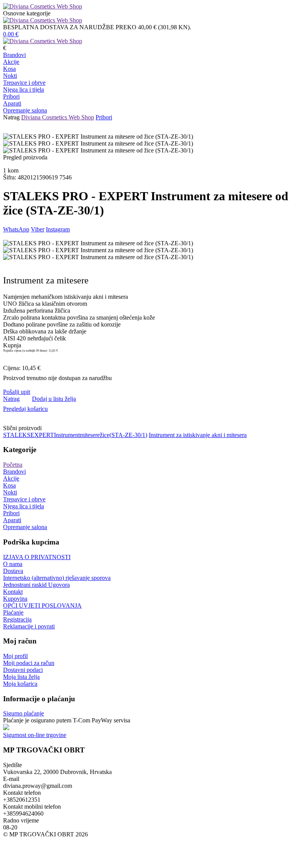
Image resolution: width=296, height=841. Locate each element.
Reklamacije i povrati (29, 626)
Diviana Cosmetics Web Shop (57, 117)
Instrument (67, 435)
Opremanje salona (25, 110)
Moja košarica (20, 683)
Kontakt (13, 591)
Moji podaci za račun (28, 663)
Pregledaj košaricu (25, 408)
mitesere (90, 435)
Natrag (11, 117)
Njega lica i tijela (23, 89)
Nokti (10, 75)
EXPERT (42, 435)
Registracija (17, 619)
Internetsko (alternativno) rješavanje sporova (57, 578)
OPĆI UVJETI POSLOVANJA (42, 605)
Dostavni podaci (23, 670)
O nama (12, 564)
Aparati (12, 103)
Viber (37, 229)
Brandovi (14, 55)
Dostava (13, 571)
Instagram (58, 229)
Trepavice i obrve (24, 82)
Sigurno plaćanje (23, 713)
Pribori (11, 96)
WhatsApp (16, 229)
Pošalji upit (16, 392)
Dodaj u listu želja (54, 398)
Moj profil (15, 656)
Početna (12, 464)
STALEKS (16, 435)
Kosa (9, 68)
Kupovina (15, 598)
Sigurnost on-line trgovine (34, 735)
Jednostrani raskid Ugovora (36, 584)
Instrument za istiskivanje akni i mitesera (198, 435)
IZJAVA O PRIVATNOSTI (37, 557)
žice (104, 435)
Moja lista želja (21, 676)
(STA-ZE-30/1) (128, 435)
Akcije (11, 62)
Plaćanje (13, 612)
